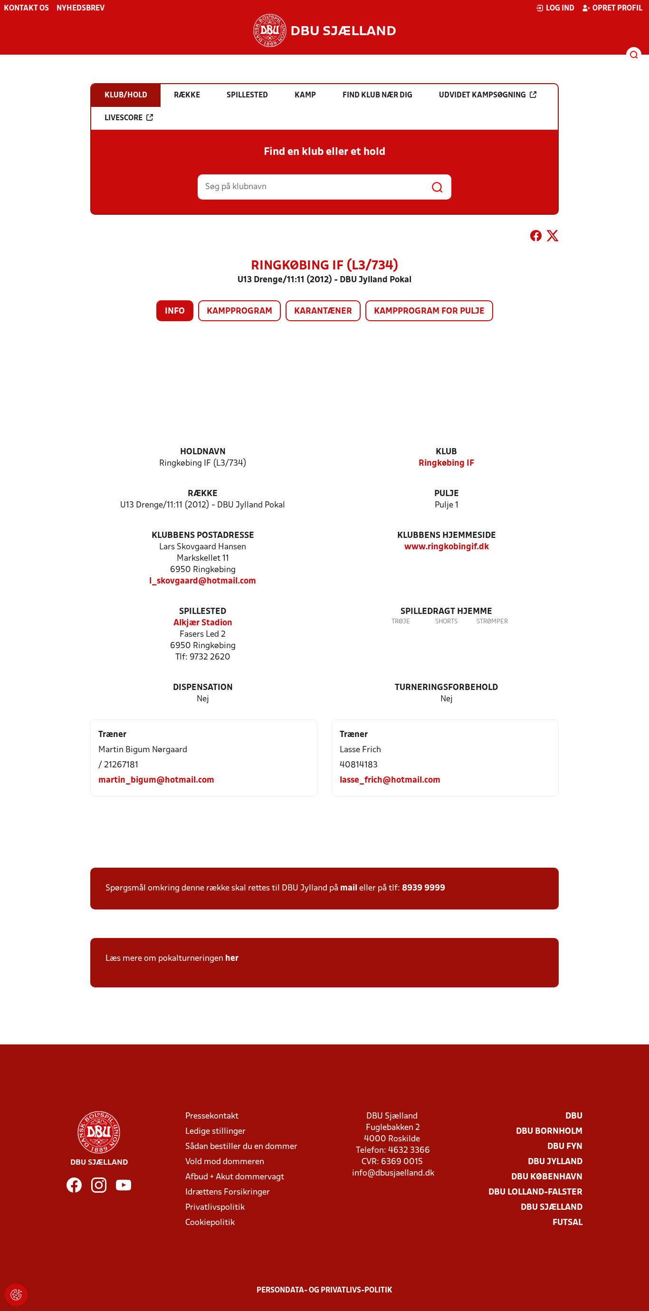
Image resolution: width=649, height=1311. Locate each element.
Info (175, 311)
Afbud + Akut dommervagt (234, 1177)
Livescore (124, 118)
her (232, 959)
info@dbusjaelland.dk (393, 1173)
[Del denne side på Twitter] (552, 237)
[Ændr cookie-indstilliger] (16, 1294)
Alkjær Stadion (202, 623)
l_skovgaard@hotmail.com (202, 581)
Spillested (202, 612)
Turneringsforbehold (446, 688)
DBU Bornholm (549, 1132)
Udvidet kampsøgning (482, 95)
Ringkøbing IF (446, 463)
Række (203, 494)
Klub (446, 452)
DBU (573, 1116)
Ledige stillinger (215, 1132)
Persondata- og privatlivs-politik (324, 1290)
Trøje (400, 622)
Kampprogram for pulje (429, 311)
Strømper (492, 622)
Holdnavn (203, 452)
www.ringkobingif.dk (446, 547)
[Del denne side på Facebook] (536, 237)
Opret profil (617, 8)
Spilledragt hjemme (446, 612)
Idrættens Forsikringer (227, 1192)
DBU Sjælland (551, 1208)
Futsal (567, 1223)
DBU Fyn (564, 1147)
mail (348, 888)
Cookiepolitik (210, 1223)
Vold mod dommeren (224, 1162)
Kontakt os (26, 8)
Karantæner (323, 311)
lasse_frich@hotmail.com (390, 780)
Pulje (446, 494)
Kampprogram (239, 311)
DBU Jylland (555, 1162)
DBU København (546, 1177)
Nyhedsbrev (81, 8)
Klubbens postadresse (203, 536)
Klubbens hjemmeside (446, 536)
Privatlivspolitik (215, 1208)
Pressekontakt (212, 1116)
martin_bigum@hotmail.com (156, 780)
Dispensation (203, 688)
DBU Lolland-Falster (535, 1192)
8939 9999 (423, 888)
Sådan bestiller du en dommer (241, 1147)
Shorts (446, 622)
